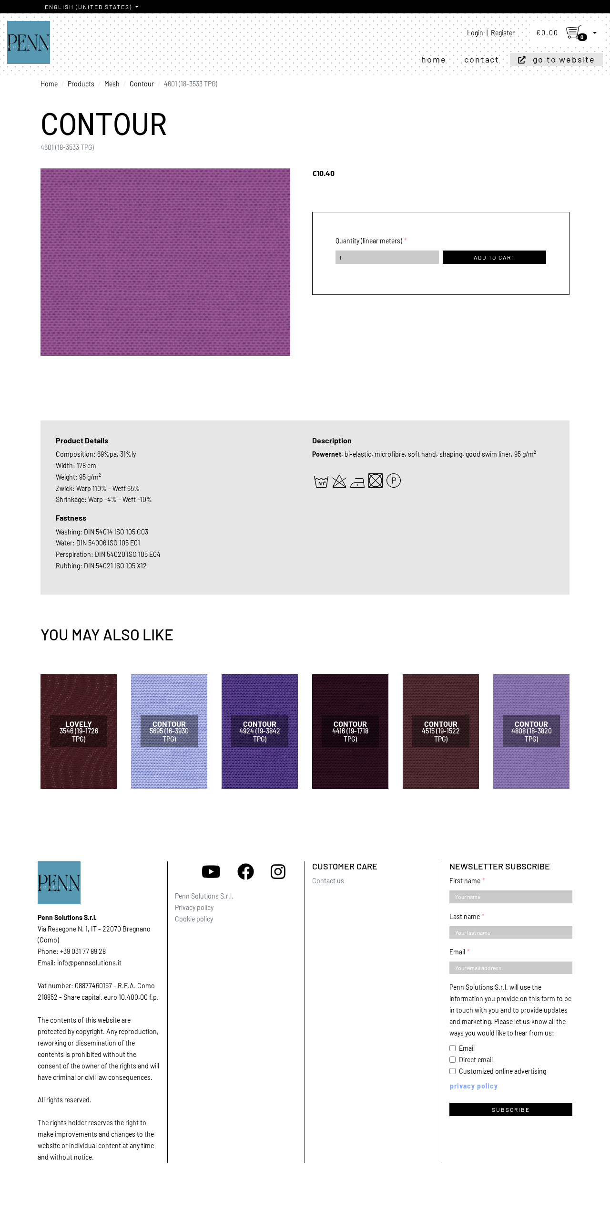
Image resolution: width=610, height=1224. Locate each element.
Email (457, 952)
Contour (142, 84)
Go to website (564, 59)
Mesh (112, 84)
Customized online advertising (502, 1071)
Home (433, 59)
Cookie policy (194, 919)
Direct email (476, 1060)
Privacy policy (194, 907)
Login (475, 33)
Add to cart (495, 257)
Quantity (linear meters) (369, 241)
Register (503, 33)
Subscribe (511, 1109)
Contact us (328, 881)
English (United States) (89, 6)
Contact (481, 59)
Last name (464, 916)
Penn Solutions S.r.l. (204, 896)
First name (464, 881)
